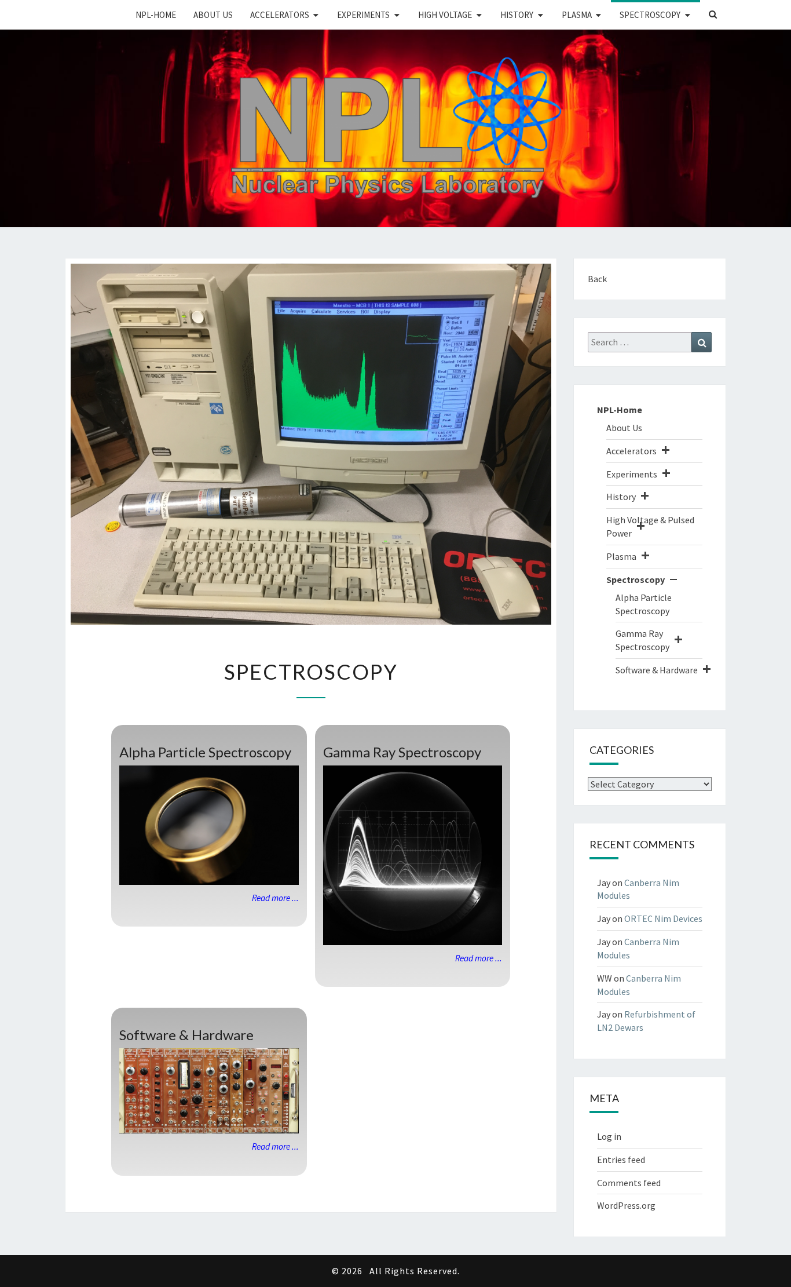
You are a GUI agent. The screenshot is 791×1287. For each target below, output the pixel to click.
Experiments (363, 14)
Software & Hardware (186, 1034)
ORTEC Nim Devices (663, 918)
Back (597, 279)
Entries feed (621, 1159)
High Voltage (445, 14)
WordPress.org (626, 1205)
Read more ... (275, 897)
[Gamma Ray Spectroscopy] (413, 855)
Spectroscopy (650, 14)
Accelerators (279, 14)
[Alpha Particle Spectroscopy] (209, 825)
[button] (665, 451)
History (516, 14)
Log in (609, 1136)
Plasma (577, 14)
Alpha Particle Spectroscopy (205, 751)
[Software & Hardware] (209, 1091)
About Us (213, 14)
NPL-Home (156, 14)
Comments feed (629, 1182)
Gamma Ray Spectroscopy (402, 751)
